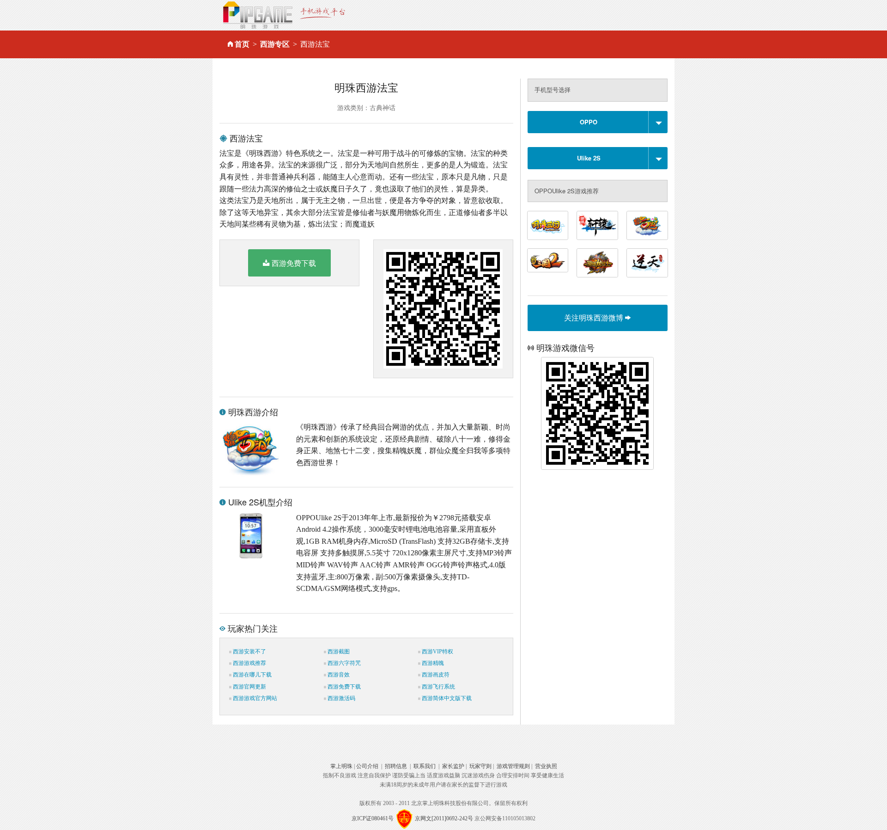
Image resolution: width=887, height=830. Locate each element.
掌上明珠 (341, 766)
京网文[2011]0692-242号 (444, 818)
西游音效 (338, 674)
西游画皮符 (435, 674)
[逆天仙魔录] (647, 263)
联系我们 (424, 766)
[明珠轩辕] (597, 225)
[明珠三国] (548, 225)
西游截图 (338, 651)
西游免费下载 (294, 263)
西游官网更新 (248, 686)
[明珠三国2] (548, 260)
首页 (242, 44)
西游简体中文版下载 (446, 698)
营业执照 (546, 766)
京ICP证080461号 (373, 818)
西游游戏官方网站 (254, 698)
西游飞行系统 (437, 686)
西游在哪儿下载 (251, 674)
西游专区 (275, 44)
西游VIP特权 (436, 651)
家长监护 (453, 766)
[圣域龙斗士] (597, 263)
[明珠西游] (647, 225)
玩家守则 (480, 766)
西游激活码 (340, 698)
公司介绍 (367, 766)
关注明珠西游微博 (594, 317)
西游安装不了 (248, 651)
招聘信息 (396, 766)
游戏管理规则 (513, 766)
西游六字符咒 (343, 663)
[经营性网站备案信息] (404, 818)
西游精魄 (432, 663)
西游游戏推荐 (248, 663)
